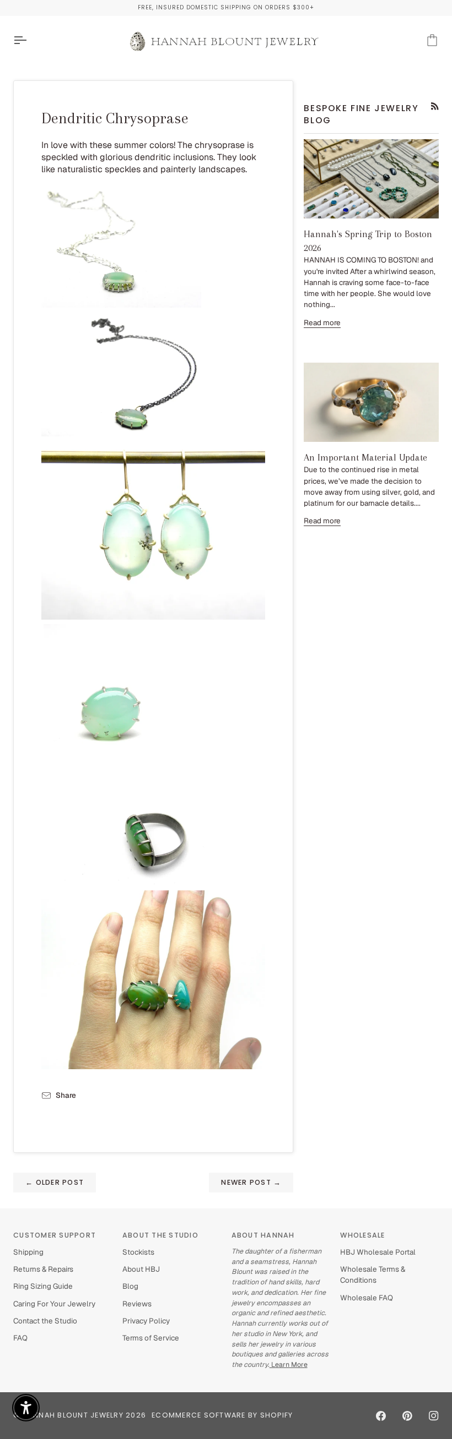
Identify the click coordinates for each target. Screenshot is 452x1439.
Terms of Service (150, 1338)
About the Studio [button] (160, 1235)
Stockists (138, 1252)
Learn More (289, 1364)
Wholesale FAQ (366, 1298)
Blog (130, 1286)
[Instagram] (434, 1416)
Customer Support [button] (54, 1235)
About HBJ (141, 1269)
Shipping (28, 1252)
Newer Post (251, 1182)
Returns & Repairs (43, 1269)
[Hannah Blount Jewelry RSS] (435, 106)
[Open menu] (29, 40)
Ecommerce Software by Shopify (222, 1415)
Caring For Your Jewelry (54, 1304)
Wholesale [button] (362, 1235)
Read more (322, 322)
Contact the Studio (45, 1321)
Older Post (54, 1182)
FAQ (20, 1338)
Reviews (137, 1304)
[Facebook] (381, 1416)
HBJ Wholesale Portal (378, 1252)
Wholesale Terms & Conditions (372, 1274)
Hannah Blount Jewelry (73, 1415)
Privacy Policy (146, 1321)
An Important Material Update (365, 457)
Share (66, 1095)
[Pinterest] (407, 1416)
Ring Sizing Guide (43, 1286)
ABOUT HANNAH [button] (263, 1235)
